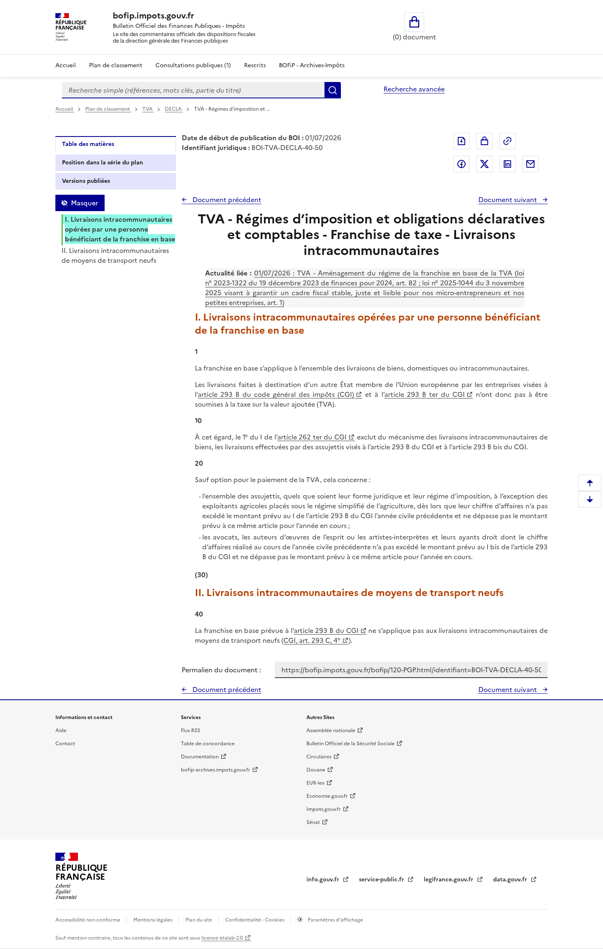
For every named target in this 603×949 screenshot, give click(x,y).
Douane (315, 770)
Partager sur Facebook (461, 164)
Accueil (65, 65)
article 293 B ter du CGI (424, 394)
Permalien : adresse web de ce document (507, 141)
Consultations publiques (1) (193, 65)
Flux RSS (190, 730)
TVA (148, 109)
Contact (65, 743)
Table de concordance (208, 743)
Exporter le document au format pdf (461, 141)
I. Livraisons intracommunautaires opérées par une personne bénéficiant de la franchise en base (120, 229)
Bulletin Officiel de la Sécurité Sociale (350, 743)
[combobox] (193, 90)
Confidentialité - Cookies (255, 920)
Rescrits (255, 65)
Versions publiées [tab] (86, 181)
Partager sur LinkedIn (507, 164)
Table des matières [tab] (88, 144)
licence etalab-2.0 (222, 938)
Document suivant (508, 200)
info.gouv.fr (323, 879)
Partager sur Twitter (484, 164)
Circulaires (318, 756)
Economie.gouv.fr (327, 796)
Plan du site (199, 920)
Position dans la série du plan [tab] (102, 162)
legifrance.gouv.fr (449, 879)
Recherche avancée (414, 89)
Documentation (200, 756)
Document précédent (226, 200)
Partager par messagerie (530, 164)
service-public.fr (382, 879)
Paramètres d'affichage (334, 920)
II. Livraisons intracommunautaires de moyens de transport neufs (115, 255)
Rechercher (332, 90)
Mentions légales (153, 920)
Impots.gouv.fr (323, 809)
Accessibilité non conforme (88, 920)
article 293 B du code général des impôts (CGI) (276, 394)
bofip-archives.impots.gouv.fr (215, 770)
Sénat (313, 822)
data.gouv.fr (511, 879)
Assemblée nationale (330, 730)
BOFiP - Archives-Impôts (312, 65)
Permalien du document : (221, 670)
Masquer (84, 203)
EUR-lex (315, 783)
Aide (60, 730)
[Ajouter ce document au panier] (484, 141)
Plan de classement (115, 65)
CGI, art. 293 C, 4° (311, 640)
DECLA (174, 109)
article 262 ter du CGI (312, 437)
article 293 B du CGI (326, 630)
